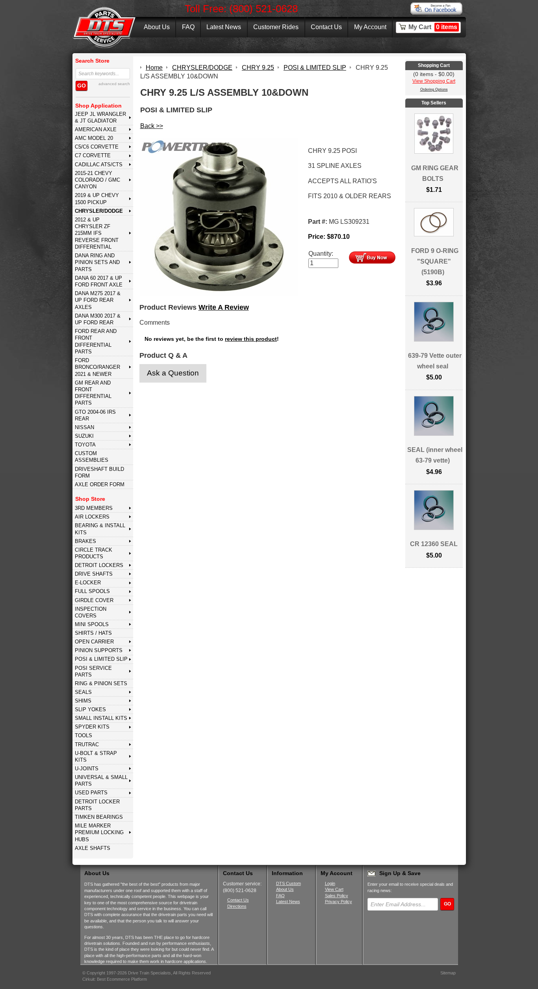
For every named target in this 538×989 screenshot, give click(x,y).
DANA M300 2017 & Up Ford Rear (98, 319)
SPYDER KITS (92, 727)
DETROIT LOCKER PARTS (97, 805)
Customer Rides (276, 27)
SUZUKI (84, 436)
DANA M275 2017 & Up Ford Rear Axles (98, 300)
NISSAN (84, 427)
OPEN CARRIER (94, 642)
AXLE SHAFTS (92, 848)
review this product (251, 339)
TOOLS (83, 735)
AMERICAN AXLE (96, 129)
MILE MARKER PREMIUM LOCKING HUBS (99, 832)
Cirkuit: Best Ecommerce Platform (114, 979)
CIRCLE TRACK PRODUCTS (93, 553)
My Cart (432, 27)
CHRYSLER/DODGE (99, 211)
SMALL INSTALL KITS (101, 718)
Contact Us (326, 27)
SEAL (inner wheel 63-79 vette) (434, 455)
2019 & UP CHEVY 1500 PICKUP (97, 198)
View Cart (334, 889)
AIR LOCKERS (92, 517)
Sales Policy (336, 895)
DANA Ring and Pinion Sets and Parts (97, 262)
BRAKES (85, 541)
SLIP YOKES (90, 709)
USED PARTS (91, 793)
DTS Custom (288, 883)
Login (330, 883)
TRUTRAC (87, 744)
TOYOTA (85, 445)
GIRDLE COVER (94, 600)
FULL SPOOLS (92, 591)
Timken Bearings (99, 817)
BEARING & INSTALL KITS (100, 528)
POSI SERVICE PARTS (93, 671)
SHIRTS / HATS (93, 633)
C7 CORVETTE (93, 155)
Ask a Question (173, 373)
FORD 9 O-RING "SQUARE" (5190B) (434, 261)
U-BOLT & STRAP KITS (96, 756)
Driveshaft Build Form (99, 472)
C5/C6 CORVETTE (97, 147)
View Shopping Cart (433, 81)
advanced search (114, 84)
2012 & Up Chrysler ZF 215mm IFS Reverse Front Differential (97, 233)
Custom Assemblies (91, 456)
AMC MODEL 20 (94, 138)
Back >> (151, 126)
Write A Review (224, 307)
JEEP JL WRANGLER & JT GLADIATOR (100, 117)
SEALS (83, 692)
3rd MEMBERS (94, 508)
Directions (237, 906)
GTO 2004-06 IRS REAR (95, 415)
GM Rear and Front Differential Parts (93, 393)
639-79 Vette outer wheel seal (435, 361)
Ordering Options (434, 89)
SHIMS (83, 701)
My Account (370, 27)
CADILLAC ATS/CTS (98, 164)
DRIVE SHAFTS (94, 574)
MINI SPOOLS (92, 624)
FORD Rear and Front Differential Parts (96, 341)
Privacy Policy (338, 901)
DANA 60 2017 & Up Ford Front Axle (98, 281)
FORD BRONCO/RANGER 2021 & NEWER (97, 367)
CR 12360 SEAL (434, 544)
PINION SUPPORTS (98, 650)
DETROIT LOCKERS (99, 565)
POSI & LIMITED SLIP (101, 659)
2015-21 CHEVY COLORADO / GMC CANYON (97, 180)
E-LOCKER (88, 583)
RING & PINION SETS (101, 683)
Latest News (223, 27)
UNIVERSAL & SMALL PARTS (101, 780)
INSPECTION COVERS (90, 612)
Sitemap (448, 972)
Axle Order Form (99, 484)
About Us (157, 27)
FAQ (188, 27)
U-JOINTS (86, 768)
